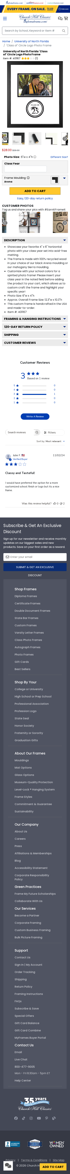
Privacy (10, 1160)
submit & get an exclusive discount (35, 568)
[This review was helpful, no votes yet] (55, 503)
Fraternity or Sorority (29, 733)
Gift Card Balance (27, 1023)
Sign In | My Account (28, 965)
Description (14, 240)
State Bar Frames (26, 618)
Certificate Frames (27, 603)
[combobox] (51, 441)
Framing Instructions (29, 994)
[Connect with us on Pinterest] (46, 1118)
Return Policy (23, 987)
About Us (21, 831)
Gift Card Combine (28, 1030)
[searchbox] (19, 432)
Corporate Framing (28, 923)
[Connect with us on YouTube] (39, 1118)
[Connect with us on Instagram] (31, 1118)
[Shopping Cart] (66, 19)
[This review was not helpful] (61, 503)
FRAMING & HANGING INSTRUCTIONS (32, 319)
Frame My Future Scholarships (35, 894)
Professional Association (32, 704)
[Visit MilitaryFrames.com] (35, 2)
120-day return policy (23, 327)
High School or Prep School (33, 696)
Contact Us (22, 957)
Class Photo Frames (28, 640)
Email (18, 1052)
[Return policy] (34, 1144)
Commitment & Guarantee (33, 804)
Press (18, 846)
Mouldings (22, 760)
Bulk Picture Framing (28, 937)
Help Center (23, 1080)
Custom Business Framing (32, 930)
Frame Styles (23, 797)
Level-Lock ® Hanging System (35, 789)
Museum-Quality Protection (34, 782)
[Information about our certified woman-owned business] (56, 1144)
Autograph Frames (27, 647)
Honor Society (24, 726)
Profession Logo (26, 711)
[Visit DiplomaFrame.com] (14, 2)
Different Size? (59, 157)
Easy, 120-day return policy (35, 198)
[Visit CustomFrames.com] (55, 2)
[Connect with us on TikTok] (23, 1118)
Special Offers (24, 1016)
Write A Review (35, 416)
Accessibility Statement (31, 868)
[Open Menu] (5, 19)
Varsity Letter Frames (29, 633)
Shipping (11, 335)
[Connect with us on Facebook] (16, 1118)
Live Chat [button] (21, 1059)
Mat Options (23, 768)
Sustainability (24, 811)
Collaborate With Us (28, 901)
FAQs (18, 1001)
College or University (29, 689)
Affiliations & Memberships (33, 853)
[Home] (35, 19)
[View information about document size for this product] (34, 157)
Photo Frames (24, 655)
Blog (18, 861)
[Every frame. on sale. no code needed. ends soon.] (35, 9)
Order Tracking (25, 972)
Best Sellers (22, 669)
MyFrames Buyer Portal (30, 1038)
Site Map (58, 1160)
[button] (60, 19)
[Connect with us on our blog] (54, 1118)
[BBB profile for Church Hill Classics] (12, 1144)
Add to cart (35, 191)
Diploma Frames (26, 596)
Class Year (12, 164)
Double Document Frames (32, 611)
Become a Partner (27, 915)
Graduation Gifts (26, 740)
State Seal (22, 718)
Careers (20, 839)
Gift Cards (22, 662)
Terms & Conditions (34, 1160)
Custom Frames (26, 625)
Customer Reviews (20, 343)
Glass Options (24, 775)
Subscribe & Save (27, 1009)
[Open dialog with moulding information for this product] (28, 177)
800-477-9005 (25, 1067)
